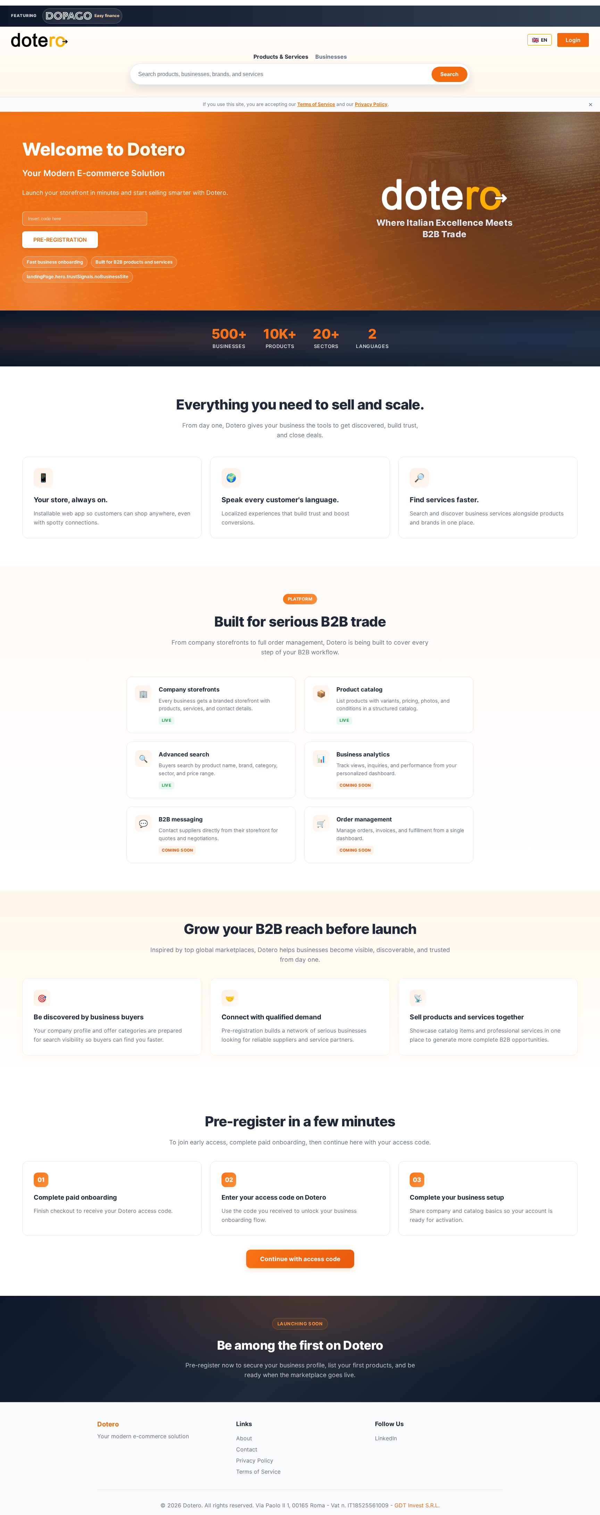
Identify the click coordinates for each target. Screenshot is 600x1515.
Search (449, 74)
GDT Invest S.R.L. (417, 1505)
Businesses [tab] (331, 56)
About (244, 1438)
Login (573, 39)
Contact (246, 1449)
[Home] (39, 40)
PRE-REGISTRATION (60, 239)
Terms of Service (316, 104)
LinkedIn (386, 1438)
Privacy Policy (371, 104)
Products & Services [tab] (280, 56)
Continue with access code (300, 1258)
